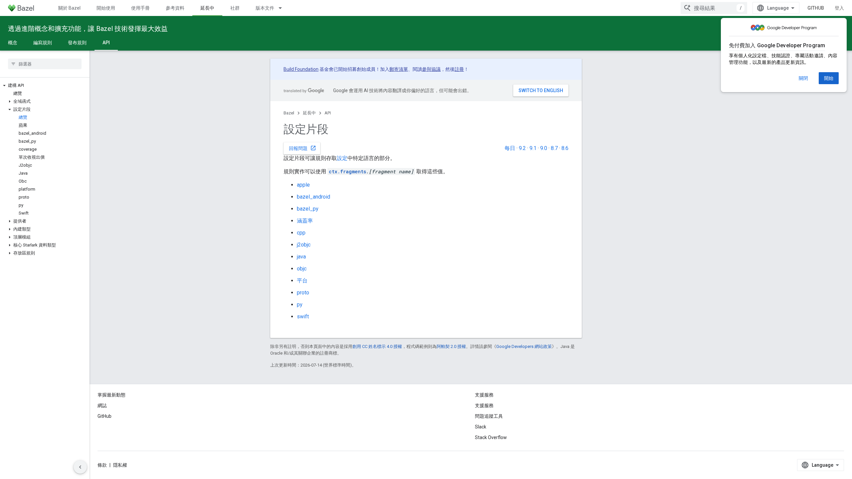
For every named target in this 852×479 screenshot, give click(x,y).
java (301, 256)
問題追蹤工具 (489, 416)
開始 (828, 78)
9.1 (533, 148)
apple (303, 185)
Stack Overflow (491, 437)
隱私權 (120, 465)
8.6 (564, 148)
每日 (510, 148)
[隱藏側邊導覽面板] (80, 467)
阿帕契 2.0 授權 (451, 346)
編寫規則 (42, 42)
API (106, 42)
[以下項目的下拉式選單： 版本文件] (283, 8)
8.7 (554, 148)
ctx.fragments (347, 171)
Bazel (289, 112)
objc (302, 268)
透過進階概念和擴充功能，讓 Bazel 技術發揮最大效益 (88, 29)
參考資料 (175, 8)
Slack (480, 426)
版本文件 (265, 8)
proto (303, 292)
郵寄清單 (398, 69)
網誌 (102, 405)
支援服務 (484, 405)
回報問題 (302, 148)
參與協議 (431, 69)
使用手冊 (140, 8)
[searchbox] (45, 64)
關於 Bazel (69, 8)
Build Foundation (301, 69)
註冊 (459, 69)
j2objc (304, 244)
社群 (235, 8)
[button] (45, 85)
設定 (342, 158)
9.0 (543, 148)
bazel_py (308, 209)
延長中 (207, 8)
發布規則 (77, 42)
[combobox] (714, 8)
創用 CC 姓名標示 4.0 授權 (377, 346)
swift (303, 316)
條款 (102, 465)
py (300, 304)
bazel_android (313, 197)
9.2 (522, 148)
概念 (12, 42)
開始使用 (106, 8)
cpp (301, 233)
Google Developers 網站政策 (524, 346)
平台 (302, 280)
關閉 (803, 78)
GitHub (815, 8)
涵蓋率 (305, 221)
